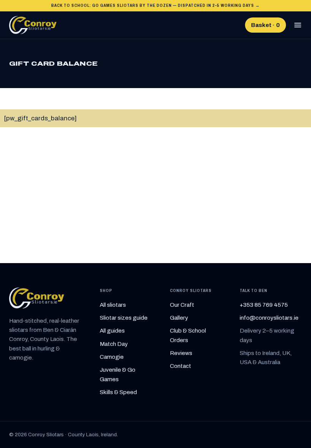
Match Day (114, 344)
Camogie (112, 357)
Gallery (179, 318)
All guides (112, 331)
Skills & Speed (118, 392)
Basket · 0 (265, 25)
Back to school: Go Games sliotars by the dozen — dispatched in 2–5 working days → (155, 5)
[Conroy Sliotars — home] (33, 25)
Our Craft (182, 305)
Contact (180, 366)
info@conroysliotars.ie (269, 318)
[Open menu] (298, 25)
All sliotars (113, 305)
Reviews (181, 353)
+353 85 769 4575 (264, 305)
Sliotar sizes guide (124, 318)
